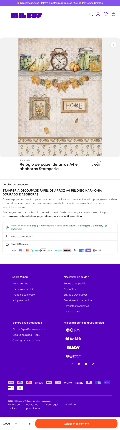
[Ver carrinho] (113, 14)
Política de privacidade (33, 406)
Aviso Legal (51, 404)
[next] (111, 3)
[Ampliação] (113, 45)
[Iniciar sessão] (98, 14)
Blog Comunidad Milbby (26, 334)
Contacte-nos (71, 289)
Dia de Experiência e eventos (28, 329)
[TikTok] (93, 363)
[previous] (8, 3)
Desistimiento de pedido (78, 300)
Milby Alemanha (21, 300)
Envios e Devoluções (76, 294)
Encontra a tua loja (23, 289)
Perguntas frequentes (76, 305)
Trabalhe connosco (23, 294)
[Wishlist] (105, 14)
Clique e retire (72, 311)
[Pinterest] (79, 363)
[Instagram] (72, 363)
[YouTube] (86, 363)
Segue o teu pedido (75, 283)
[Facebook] (65, 363)
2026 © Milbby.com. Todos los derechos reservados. (29, 401)
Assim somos (20, 283)
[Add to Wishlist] (98, 162)
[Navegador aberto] (7, 14)
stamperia (25, 160)
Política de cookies (14, 406)
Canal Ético (69, 404)
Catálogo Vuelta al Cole (26, 340)
